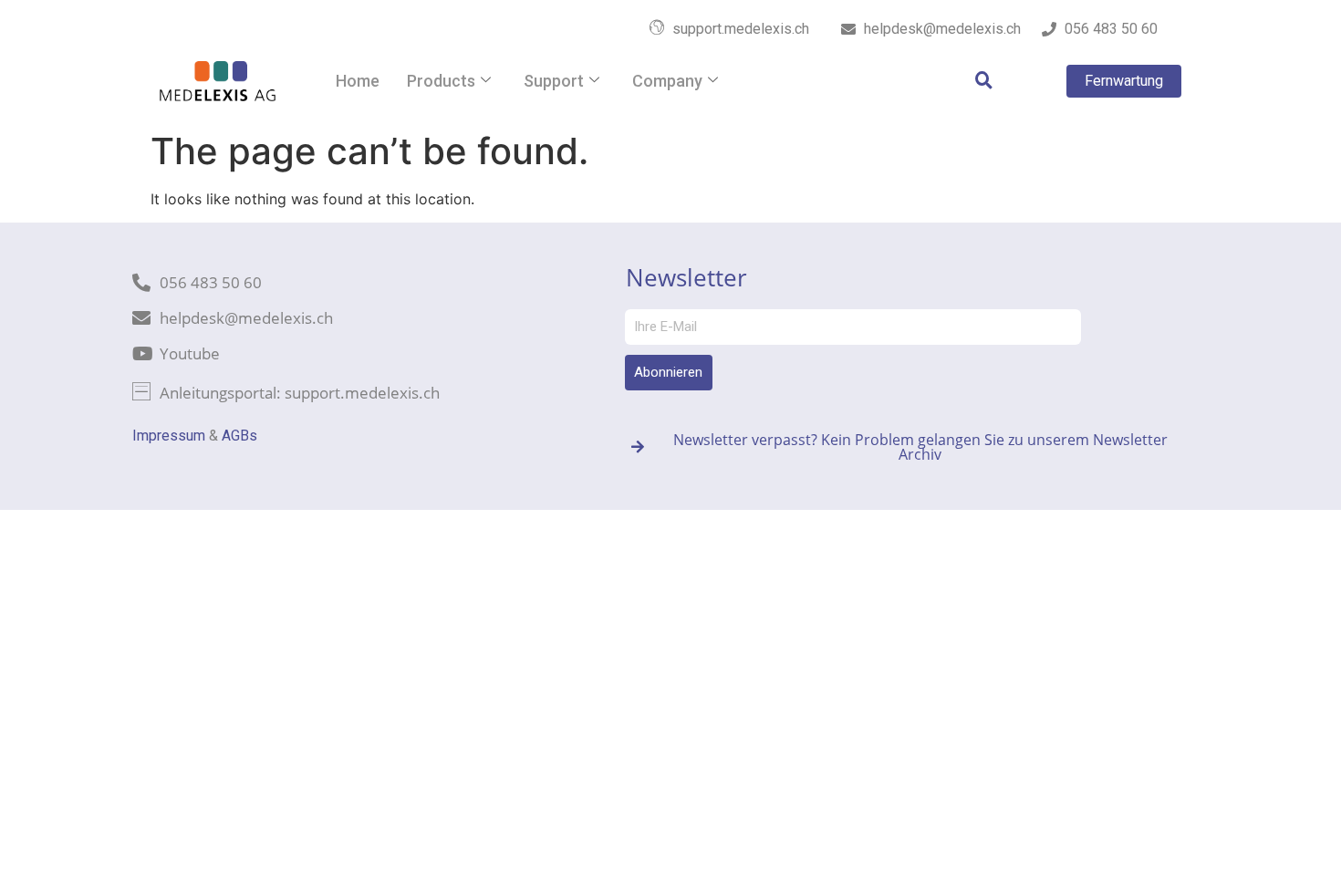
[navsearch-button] (974, 81)
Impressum (168, 435)
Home (357, 80)
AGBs (239, 435)
